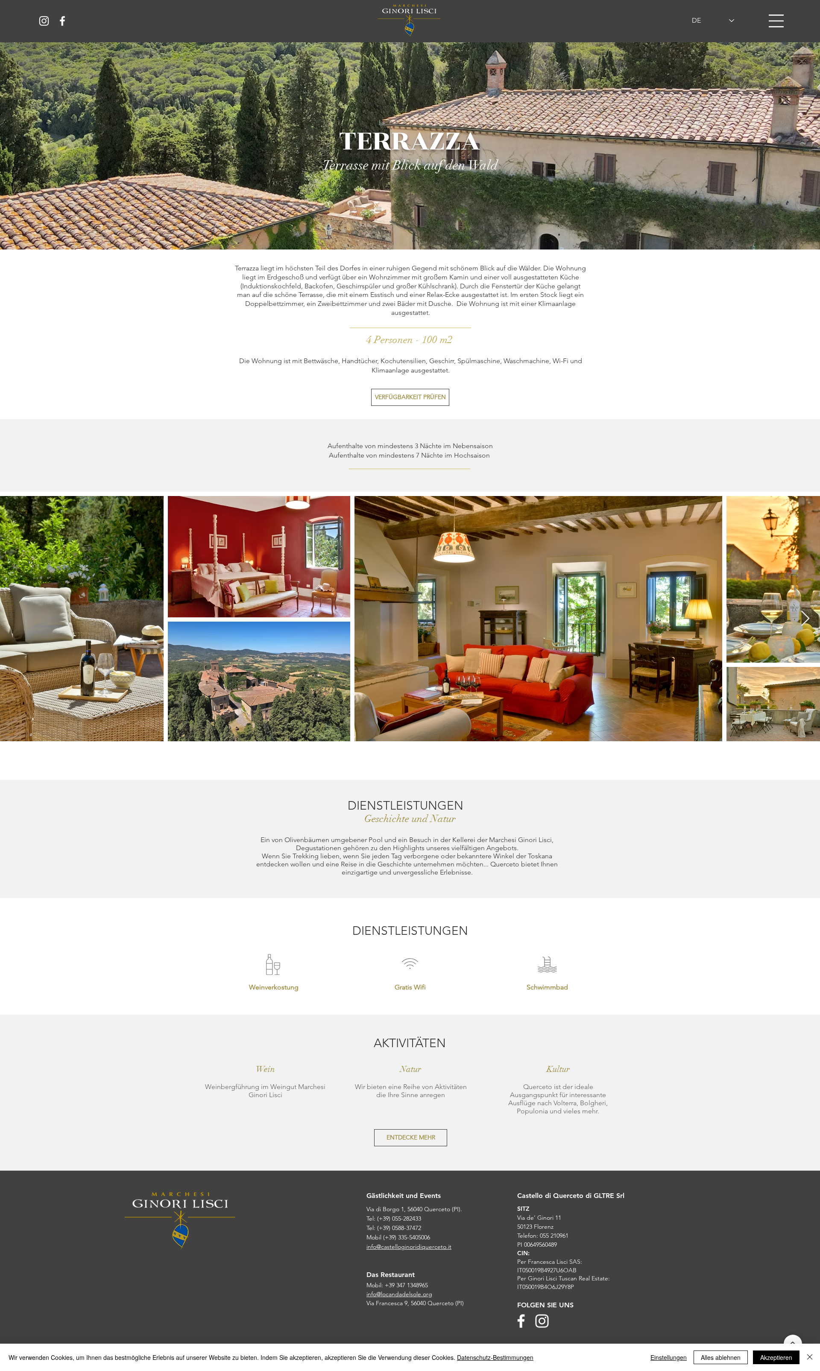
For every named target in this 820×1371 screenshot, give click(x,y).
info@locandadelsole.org (399, 1294)
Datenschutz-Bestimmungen (495, 1357)
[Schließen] (810, 1357)
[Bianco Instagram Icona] (44, 21)
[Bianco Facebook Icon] (62, 21)
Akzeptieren (776, 1357)
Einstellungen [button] (668, 1357)
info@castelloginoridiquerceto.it (408, 1247)
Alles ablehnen (721, 1357)
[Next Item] (805, 619)
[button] (776, 21)
